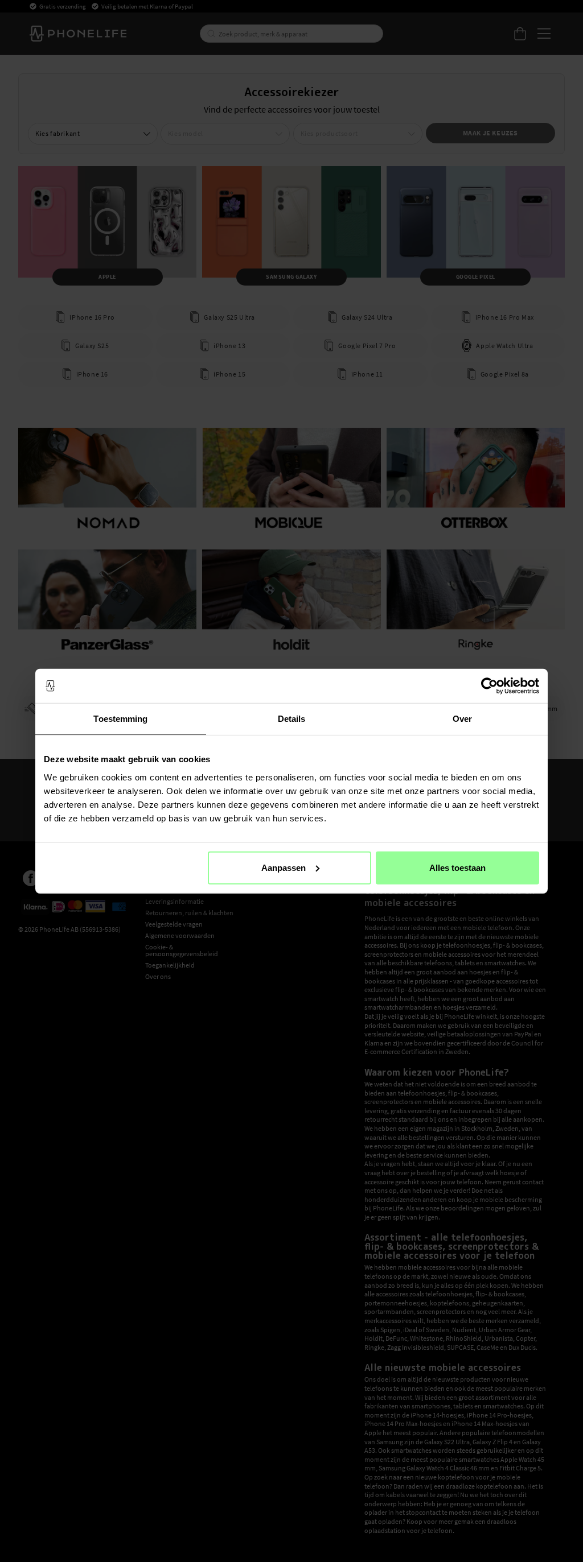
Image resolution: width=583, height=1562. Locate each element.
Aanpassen (283, 867)
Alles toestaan (457, 867)
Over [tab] (462, 719)
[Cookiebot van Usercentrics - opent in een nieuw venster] (489, 686)
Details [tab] (292, 719)
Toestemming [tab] (120, 719)
